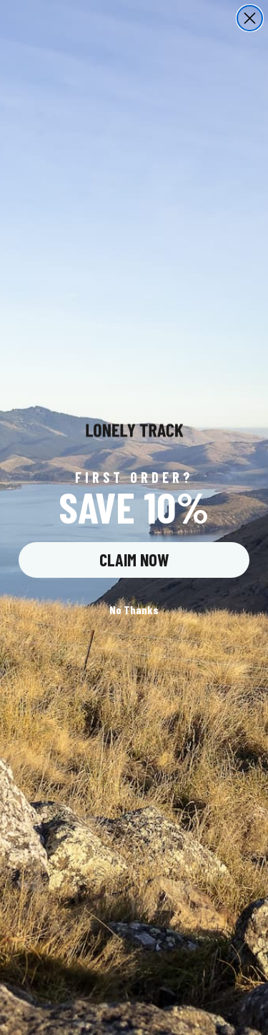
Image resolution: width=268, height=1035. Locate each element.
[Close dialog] (249, 18)
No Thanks (134, 609)
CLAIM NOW (134, 559)
